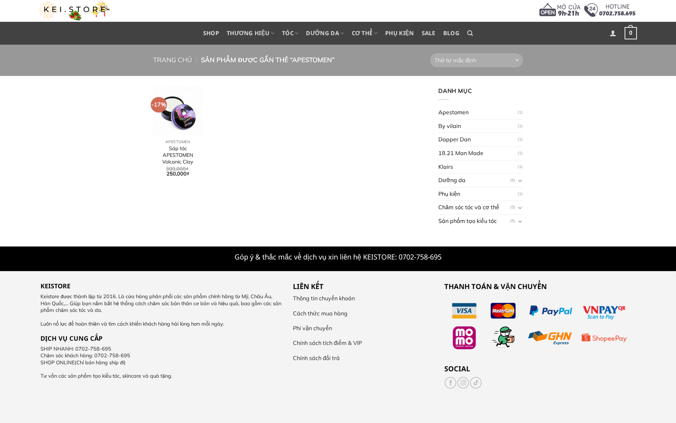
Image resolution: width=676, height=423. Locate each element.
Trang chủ (172, 60)
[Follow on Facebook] (450, 383)
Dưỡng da (322, 33)
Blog (451, 33)
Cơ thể (362, 33)
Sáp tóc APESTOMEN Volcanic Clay (177, 155)
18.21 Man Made (460, 152)
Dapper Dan (454, 139)
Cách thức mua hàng (320, 313)
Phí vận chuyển (312, 328)
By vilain (449, 125)
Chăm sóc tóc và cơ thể (468, 207)
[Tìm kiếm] (470, 33)
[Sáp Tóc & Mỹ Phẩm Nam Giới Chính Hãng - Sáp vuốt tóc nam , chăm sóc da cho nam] (74, 11)
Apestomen (453, 112)
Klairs (445, 166)
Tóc (288, 33)
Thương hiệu (248, 33)
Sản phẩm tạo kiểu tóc (467, 220)
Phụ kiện (399, 33)
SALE (429, 33)
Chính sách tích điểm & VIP (327, 342)
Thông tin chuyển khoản (324, 298)
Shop (211, 33)
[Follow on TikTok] (476, 383)
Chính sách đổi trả (316, 357)
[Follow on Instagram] (463, 383)
